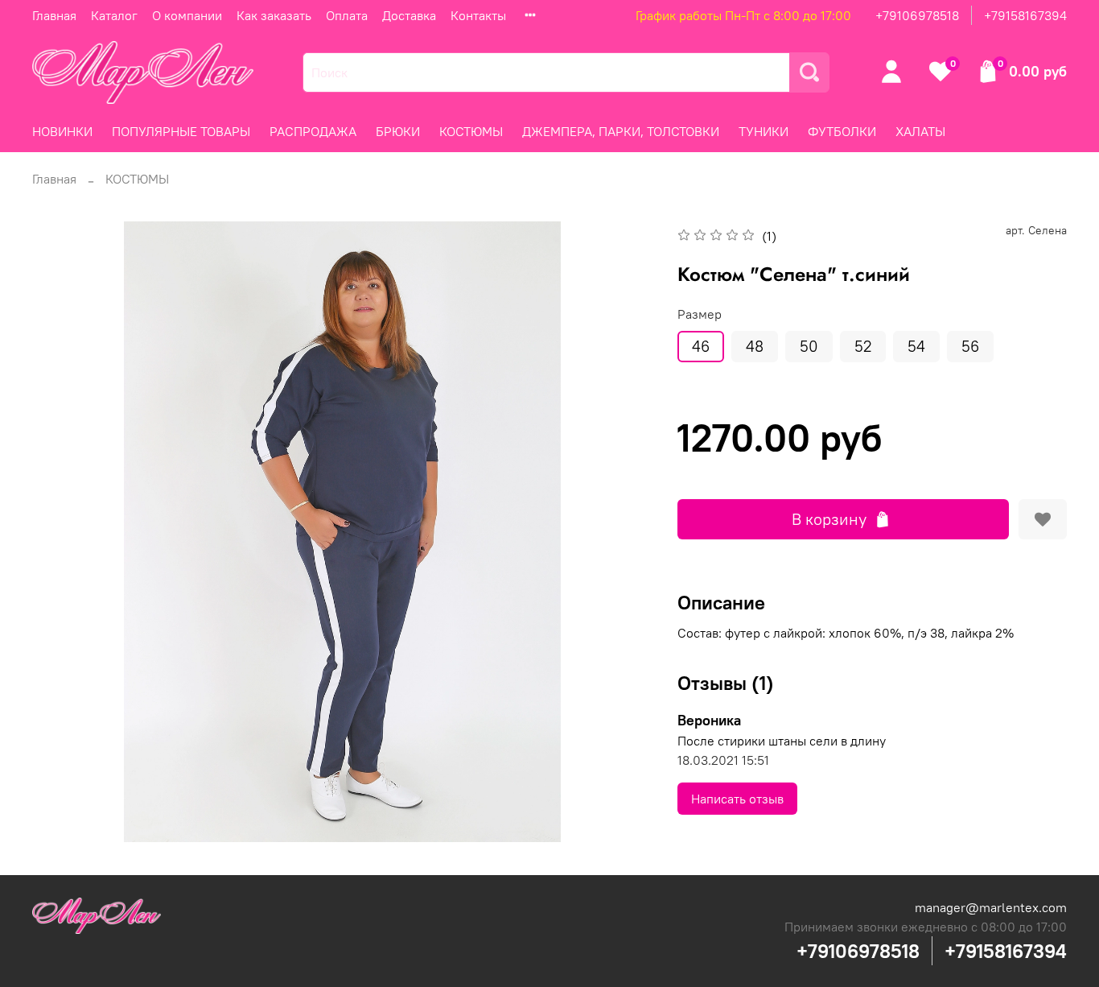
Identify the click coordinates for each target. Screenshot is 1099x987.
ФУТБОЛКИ (842, 131)
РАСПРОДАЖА (313, 131)
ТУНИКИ (763, 131)
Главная (54, 15)
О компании (187, 15)
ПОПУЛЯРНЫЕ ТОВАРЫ (181, 131)
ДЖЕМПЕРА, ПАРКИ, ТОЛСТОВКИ (620, 131)
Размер (699, 314)
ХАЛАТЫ (920, 131)
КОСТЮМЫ (471, 131)
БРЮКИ (398, 131)
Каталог (114, 15)
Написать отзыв (737, 799)
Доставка (409, 15)
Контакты (478, 15)
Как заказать (274, 15)
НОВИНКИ (62, 131)
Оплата (347, 15)
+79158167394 (1025, 15)
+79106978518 (917, 15)
